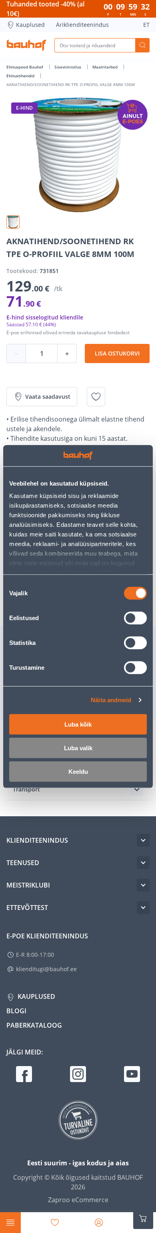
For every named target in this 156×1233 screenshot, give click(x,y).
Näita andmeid (111, 700)
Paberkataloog (34, 1025)
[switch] (135, 617)
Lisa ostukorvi (117, 353)
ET (146, 24)
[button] (13, 222)
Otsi (142, 45)
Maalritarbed (105, 67)
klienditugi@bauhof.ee (46, 969)
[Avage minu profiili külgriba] (98, 1222)
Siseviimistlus (68, 67)
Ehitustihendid (21, 75)
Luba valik (78, 747)
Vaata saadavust (47, 396)
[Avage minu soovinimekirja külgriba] (54, 1222)
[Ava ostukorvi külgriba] (143, 1218)
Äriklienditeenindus (82, 24)
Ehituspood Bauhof (25, 67)
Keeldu (78, 771)
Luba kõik (78, 724)
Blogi (16, 1010)
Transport (26, 789)
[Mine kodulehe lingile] (26, 45)
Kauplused (30, 24)
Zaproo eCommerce (78, 1199)
